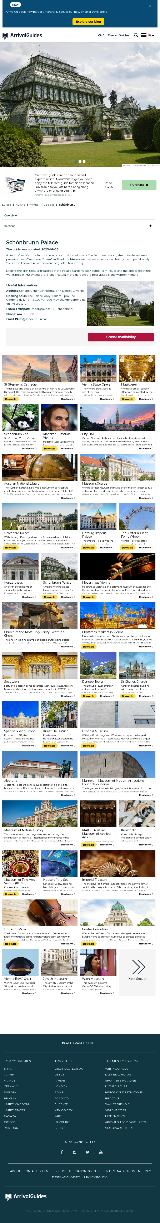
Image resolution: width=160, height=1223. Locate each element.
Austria (20, 204)
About (15, 1171)
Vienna (34, 204)
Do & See (49, 204)
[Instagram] (73, 1152)
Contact (30, 1171)
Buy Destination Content (122, 1171)
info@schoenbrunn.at (32, 319)
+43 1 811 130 (26, 314)
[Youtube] (99, 1152)
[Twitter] (86, 1152)
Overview (10, 215)
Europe (6, 204)
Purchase (137, 185)
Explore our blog (88, 22)
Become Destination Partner (77, 1171)
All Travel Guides (115, 35)
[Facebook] (60, 1152)
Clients (45, 1171)
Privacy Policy (95, 1177)
